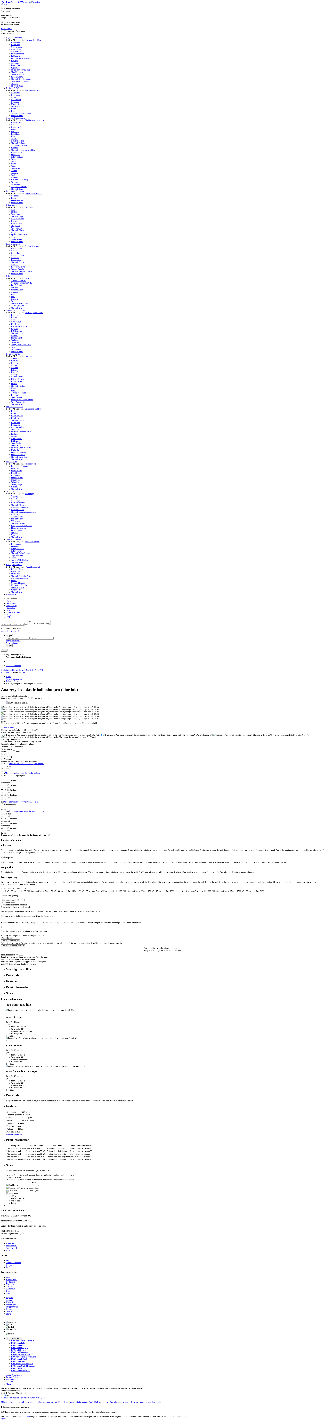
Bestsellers (10, 608)
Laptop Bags (16, 65)
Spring (14, 297)
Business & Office (13, 88)
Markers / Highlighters (20, 578)
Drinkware (10, 205)
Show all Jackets (18, 143)
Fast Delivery (16, 285)
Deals (8, 601)
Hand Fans (15, 134)
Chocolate (15, 258)
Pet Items (15, 441)
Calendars (15, 196)
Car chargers (16, 500)
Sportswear (15, 166)
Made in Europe (13, 612)
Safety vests (16, 551)
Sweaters (9, 1311)
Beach (13, 413)
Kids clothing (16, 152)
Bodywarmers (16, 122)
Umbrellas (15, 450)
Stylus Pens (15, 574)
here (185, 1416)
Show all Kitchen (18, 386)
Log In (9, 636)
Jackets (14, 138)
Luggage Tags (17, 77)
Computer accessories (20, 507)
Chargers (14, 496)
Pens (8, 1277)
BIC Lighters (16, 331)
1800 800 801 (6, 672)
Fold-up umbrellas (18, 452)
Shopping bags (12, 1307)
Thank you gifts (17, 306)
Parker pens (16, 571)
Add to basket (7, 938)
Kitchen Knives (17, 379)
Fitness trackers (17, 519)
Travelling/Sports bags (20, 81)
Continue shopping (13, 666)
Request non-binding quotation (13, 946)
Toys (13, 347)
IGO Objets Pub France (20, 1354)
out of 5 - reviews (15, 2)
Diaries (14, 198)
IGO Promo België (18, 1345)
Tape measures (17, 555)
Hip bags (14, 61)
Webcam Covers (17, 510)
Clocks (14, 365)
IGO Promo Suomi (18, 1361)
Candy (14, 251)
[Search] (26, 624)
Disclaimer (10, 1379)
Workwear (15, 182)
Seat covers (15, 429)
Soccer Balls (16, 445)
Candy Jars (15, 253)
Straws (14, 384)
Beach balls (15, 422)
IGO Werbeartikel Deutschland (23, 1357)
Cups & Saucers (17, 219)
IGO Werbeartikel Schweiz (22, 1364)
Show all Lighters (18, 333)
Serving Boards (17, 269)
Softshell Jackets (17, 141)
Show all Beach (17, 420)
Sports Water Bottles (19, 235)
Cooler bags (16, 49)
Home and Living (13, 354)
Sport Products (17, 443)
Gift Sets (14, 287)
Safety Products (17, 548)
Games (14, 319)
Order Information (13, 1263)
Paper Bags (15, 67)
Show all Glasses (18, 230)
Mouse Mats (16, 100)
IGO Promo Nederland (20, 1370)
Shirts (13, 161)
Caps (13, 125)
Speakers (14, 532)
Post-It (13, 109)
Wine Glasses (16, 228)
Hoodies (14, 148)
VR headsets (16, 521)
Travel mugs (16, 214)
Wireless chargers (18, 503)
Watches (14, 177)
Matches (14, 335)
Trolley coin (16, 349)
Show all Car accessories (21, 432)
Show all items (17, 86)
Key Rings (15, 324)
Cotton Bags (16, 51)
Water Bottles (16, 239)
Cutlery (14, 374)
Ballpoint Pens (17, 569)
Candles (14, 363)
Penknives (15, 546)
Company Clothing (19, 127)
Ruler (13, 111)
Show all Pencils (18, 587)
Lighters (14, 329)
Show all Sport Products (21, 448)
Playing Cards (16, 338)
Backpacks (15, 42)
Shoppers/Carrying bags (20, 70)
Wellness (14, 487)
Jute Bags (15, 63)
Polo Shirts (15, 154)
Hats (13, 136)
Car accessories (17, 427)
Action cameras (17, 516)
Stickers (14, 340)
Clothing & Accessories (15, 118)
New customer (12, 643)
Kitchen (14, 370)
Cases (13, 97)
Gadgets (14, 514)
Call (23, 672)
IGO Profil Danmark (19, 1352)
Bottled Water (16, 248)
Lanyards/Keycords (19, 326)
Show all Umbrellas (19, 457)
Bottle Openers (17, 372)
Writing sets (16, 590)
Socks (13, 164)
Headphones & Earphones (21, 526)
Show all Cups (17, 216)
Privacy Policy (12, 1377)
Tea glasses (15, 225)
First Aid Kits (16, 471)
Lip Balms (15, 475)
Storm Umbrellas (18, 455)
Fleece (13, 129)
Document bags (17, 54)
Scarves (14, 159)
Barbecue (15, 411)
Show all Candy (17, 262)
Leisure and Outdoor (14, 406)
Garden (14, 436)
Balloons (14, 315)
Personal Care (11, 461)
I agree (3, 1419)
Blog (8, 615)
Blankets (14, 361)
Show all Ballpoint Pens (20, 576)
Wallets (14, 175)
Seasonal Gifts (17, 290)
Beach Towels (17, 416)
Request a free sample (10, 941)
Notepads (15, 102)
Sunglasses (15, 168)
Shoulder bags (17, 72)
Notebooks (15, 104)
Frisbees (14, 434)
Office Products (17, 106)
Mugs (13, 232)
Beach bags (15, 45)
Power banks (16, 530)
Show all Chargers (18, 505)
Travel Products (17, 74)
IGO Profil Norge (18, 1368)
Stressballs (15, 342)
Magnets (14, 388)
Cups (13, 209)
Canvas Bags (16, 47)
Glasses (14, 221)
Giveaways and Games (15, 310)
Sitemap (9, 1384)
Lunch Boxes (16, 381)
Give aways (16, 322)
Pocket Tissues (17, 477)
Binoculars (15, 425)
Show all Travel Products (21, 79)
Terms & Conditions (14, 1375)
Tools (13, 558)
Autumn (14, 292)
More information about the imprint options (26, 764)
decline (27, 1416)
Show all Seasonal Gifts (20, 303)
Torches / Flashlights (19, 560)
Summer (14, 299)
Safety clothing (17, 157)
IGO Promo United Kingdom (23, 1366)
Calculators (15, 93)
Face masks (15, 468)
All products (11, 594)
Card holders (16, 95)
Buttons (14, 317)
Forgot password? (13, 641)
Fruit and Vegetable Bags (21, 58)
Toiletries (15, 482)
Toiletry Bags (16, 484)
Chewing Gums (17, 255)
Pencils (14, 581)
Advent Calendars (18, 280)
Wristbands (15, 184)
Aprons (14, 358)
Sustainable (11, 603)
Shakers (14, 212)
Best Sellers (30, 670)
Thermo (14, 237)
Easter (13, 294)
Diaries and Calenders (15, 191)
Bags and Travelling (14, 38)
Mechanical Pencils (19, 585)
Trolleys (14, 83)
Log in (9, 645)
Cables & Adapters (18, 498)
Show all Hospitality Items (21, 271)
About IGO (10, 1243)
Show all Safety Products (21, 553)
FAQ (8, 617)
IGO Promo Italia (18, 1343)
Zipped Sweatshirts (19, 187)
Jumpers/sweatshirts (19, 145)
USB (13, 535)
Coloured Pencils (18, 583)
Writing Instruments (14, 565)
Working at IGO (12, 1248)
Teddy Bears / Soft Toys (21, 345)
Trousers (14, 173)
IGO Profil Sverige (18, 1350)
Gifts (8, 276)
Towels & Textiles (18, 393)
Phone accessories (18, 528)
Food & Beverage (13, 244)
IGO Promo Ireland (14, 1338)
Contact (9, 1265)
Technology (11, 491)
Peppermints (16, 260)
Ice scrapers (16, 544)
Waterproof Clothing (19, 180)
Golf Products (16, 439)
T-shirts (14, 171)
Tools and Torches (13, 539)
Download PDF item (14, 1134)
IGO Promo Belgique (19, 1348)
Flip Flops (15, 132)
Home (8, 677)
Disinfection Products (19, 466)
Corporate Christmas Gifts (21, 283)
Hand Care (15, 473)
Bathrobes (15, 395)
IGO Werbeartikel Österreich (22, 1341)
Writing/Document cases (21, 113)
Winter (14, 301)
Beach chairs (16, 418)
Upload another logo (9, 728)
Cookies (14, 264)
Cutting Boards (17, 377)
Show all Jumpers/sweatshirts (23, 150)
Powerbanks (11, 1304)
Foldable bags (16, 56)
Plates (13, 390)
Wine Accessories (18, 402)
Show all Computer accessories (23, 512)
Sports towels (16, 397)
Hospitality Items (18, 267)
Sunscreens (15, 480)
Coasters (14, 368)
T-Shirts (9, 1286)
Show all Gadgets (18, 523)
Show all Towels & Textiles (22, 400)
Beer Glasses (16, 223)
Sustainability (11, 1246)
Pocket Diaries (17, 200)
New (8, 610)
